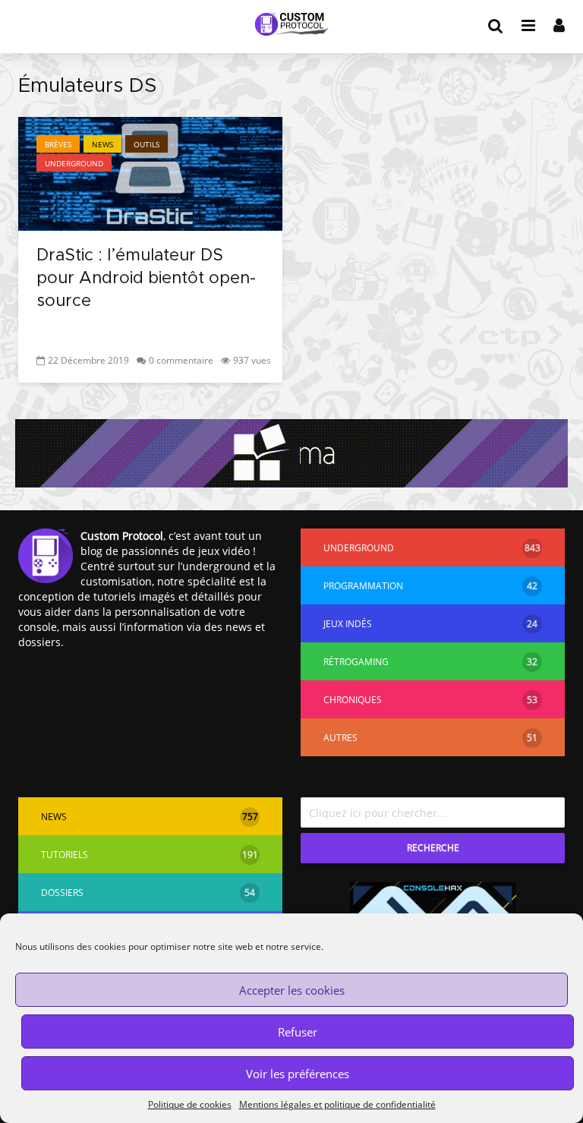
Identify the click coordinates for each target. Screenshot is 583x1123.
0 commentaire (181, 360)
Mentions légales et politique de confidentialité (337, 1104)
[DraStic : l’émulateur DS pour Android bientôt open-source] (150, 172)
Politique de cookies (190, 1104)
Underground (74, 163)
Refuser (297, 1031)
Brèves (58, 144)
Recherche (433, 847)
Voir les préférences (297, 1073)
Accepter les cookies (292, 990)
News (102, 144)
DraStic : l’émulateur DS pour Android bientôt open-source (146, 279)
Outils (146, 144)
